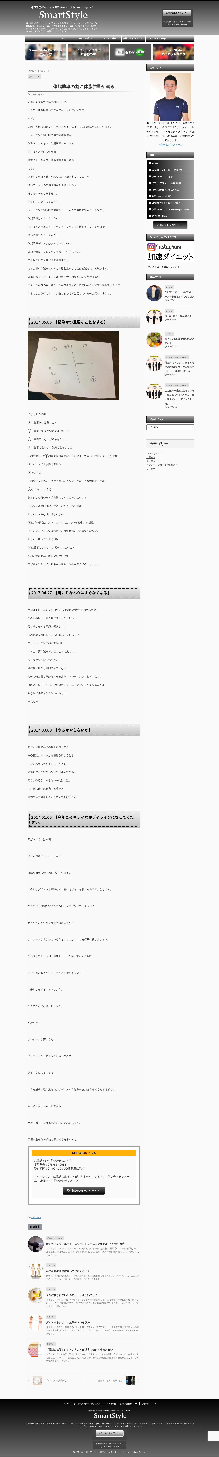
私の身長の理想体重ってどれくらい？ (68, 1271)
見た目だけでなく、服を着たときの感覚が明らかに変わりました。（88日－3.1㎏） (179, 366)
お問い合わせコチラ (175, 13)
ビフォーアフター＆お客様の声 (162, 464)
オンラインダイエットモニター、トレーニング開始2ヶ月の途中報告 (85, 1243)
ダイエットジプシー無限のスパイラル (68, 1322)
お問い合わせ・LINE (133, 38)
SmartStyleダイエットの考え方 (167, 170)
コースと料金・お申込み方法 (165, 189)
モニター (150, 468)
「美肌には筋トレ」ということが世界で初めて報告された (79, 1349)
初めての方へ (85, 38)
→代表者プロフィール (170, 144)
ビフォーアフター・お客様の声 (166, 183)
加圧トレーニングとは (162, 176)
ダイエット (36, 1217)
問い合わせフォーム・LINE (81, 1190)
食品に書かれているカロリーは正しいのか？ (71, 1295)
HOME (61, 38)
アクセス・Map (158, 38)
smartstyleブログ (155, 453)
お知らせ (150, 457)
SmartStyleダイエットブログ (166, 203)
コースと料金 (109, 38)
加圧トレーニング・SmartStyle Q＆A (171, 209)
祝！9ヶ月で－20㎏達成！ (178, 316)
